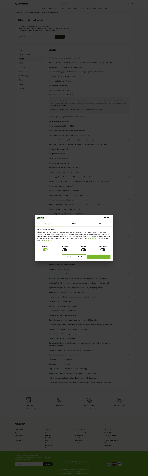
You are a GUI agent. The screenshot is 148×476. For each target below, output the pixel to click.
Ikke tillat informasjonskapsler (74, 257)
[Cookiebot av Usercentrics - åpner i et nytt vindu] (103, 218)
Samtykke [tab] (48, 224)
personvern (47, 240)
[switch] (64, 249)
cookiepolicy (92, 238)
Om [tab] (100, 223)
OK (99, 257)
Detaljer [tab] (74, 223)
